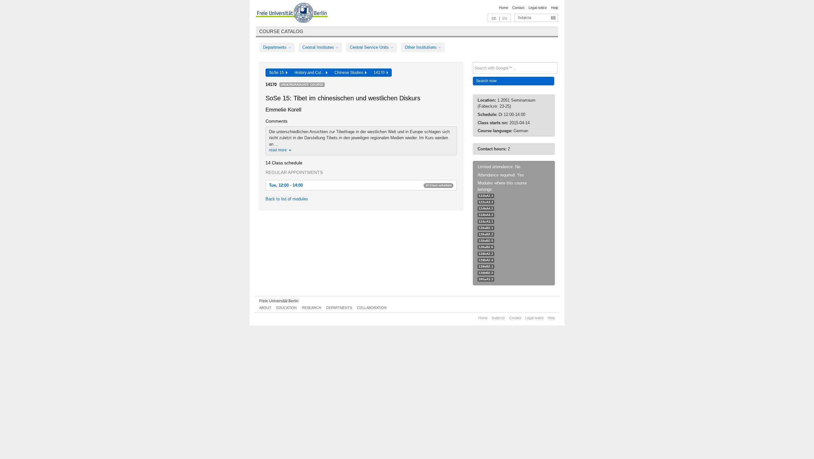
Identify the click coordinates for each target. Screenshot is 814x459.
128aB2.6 (486, 247)
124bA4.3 (486, 215)
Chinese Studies (350, 73)
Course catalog (281, 31)
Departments (275, 47)
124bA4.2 (486, 208)
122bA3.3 (486, 195)
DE (494, 18)
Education (286, 308)
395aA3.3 (486, 279)
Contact (518, 8)
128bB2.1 (486, 266)
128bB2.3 (486, 273)
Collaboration (372, 308)
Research (311, 308)
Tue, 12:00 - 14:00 (360, 185)
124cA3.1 (486, 221)
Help (554, 8)
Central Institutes (318, 47)
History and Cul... (310, 73)
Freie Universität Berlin (279, 301)
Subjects (524, 17)
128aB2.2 (486, 234)
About (265, 308)
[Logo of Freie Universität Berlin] (292, 14)
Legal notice (537, 8)
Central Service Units (370, 47)
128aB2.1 (486, 228)
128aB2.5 (486, 240)
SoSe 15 (277, 73)
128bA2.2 (486, 253)
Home (503, 8)
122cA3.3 (486, 202)
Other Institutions (421, 47)
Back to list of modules (287, 199)
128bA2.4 (486, 260)
